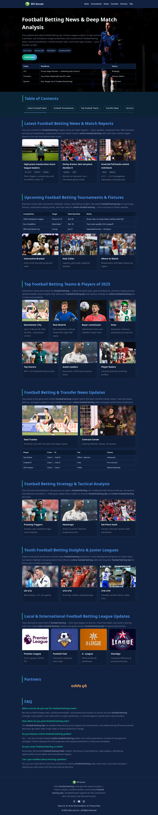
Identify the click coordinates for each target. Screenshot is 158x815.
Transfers (115, 4)
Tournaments (96, 4)
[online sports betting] (79, 686)
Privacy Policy (94, 806)
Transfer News (112, 108)
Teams (106, 4)
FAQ (131, 4)
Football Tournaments (64, 108)
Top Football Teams (90, 108)
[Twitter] (74, 801)
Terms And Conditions (77, 806)
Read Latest (30, 57)
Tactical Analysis (133, 108)
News (86, 4)
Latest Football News (37, 108)
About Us (61, 806)
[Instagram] (84, 801)
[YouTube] (79, 801)
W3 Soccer (37, 4)
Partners (124, 4)
